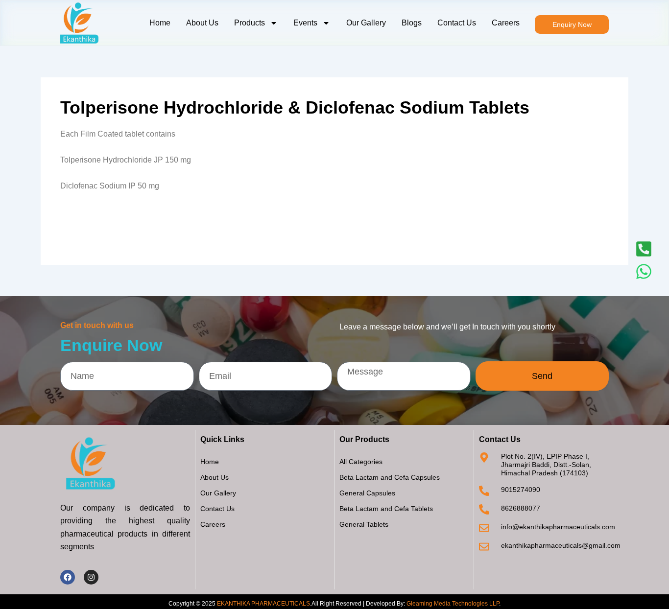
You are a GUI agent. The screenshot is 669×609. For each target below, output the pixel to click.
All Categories (360, 462)
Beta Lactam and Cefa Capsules (389, 477)
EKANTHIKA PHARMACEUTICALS (263, 603)
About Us (202, 23)
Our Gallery (366, 23)
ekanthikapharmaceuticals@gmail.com (561, 545)
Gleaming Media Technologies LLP (452, 603)
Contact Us (456, 23)
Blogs (412, 23)
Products (249, 23)
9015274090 (520, 489)
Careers (506, 23)
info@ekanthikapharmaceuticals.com (558, 527)
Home (159, 23)
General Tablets (363, 524)
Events (305, 23)
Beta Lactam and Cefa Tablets (386, 509)
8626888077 (520, 508)
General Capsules (367, 493)
